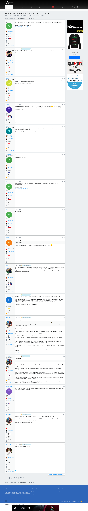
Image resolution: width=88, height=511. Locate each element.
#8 (64, 209)
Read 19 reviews (11, 471)
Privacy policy (73, 501)
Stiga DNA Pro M (10, 400)
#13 (64, 356)
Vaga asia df (9, 34)
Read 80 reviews (11, 74)
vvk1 (7, 265)
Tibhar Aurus (10, 331)
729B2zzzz (8, 154)
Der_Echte (8, 317)
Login (59, 491)
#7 (64, 181)
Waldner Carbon (10, 457)
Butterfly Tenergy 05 (11, 138)
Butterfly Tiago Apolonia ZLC (13, 136)
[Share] (62, 21)
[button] (20, 7)
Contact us (33, 494)
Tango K (8, 104)
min (28, 15)
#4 (64, 104)
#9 (64, 237)
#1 (64, 20)
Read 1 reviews (11, 262)
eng (21, 15)
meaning (24, 15)
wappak (7, 78)
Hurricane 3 (9, 459)
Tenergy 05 (9, 460)
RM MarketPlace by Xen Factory (15, 504)
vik (6, 15)
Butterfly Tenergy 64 (11, 139)
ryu (30, 15)
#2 (64, 49)
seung (33, 15)
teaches (42, 15)
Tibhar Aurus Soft (11, 333)
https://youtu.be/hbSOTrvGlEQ (21, 188)
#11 (64, 294)
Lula (7, 294)
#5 (64, 126)
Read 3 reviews (11, 45)
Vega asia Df (9, 33)
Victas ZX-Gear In (10, 397)
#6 (64, 154)
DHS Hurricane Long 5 (11, 277)
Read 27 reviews (11, 344)
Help (78, 501)
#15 (64, 414)
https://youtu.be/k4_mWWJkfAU (22, 26)
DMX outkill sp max (11, 90)
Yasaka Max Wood (11, 248)
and (21, 352)
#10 (64, 265)
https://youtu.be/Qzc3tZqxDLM (22, 185)
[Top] (80, 501)
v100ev (7, 237)
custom (8, 165)
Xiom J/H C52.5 (10, 279)
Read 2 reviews (11, 291)
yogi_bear (8, 48)
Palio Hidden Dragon (11, 88)
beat (18, 15)
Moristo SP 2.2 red (11, 169)
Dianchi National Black (11, 167)
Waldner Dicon (10, 31)
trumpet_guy (9, 386)
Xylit (7, 126)
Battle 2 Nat (9, 249)
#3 (64, 78)
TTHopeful (8, 444)
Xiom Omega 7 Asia (11, 280)
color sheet (9, 91)
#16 (64, 444)
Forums (32, 491)
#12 (64, 317)
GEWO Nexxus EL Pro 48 (12, 398)
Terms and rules (67, 501)
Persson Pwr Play (10, 330)
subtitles (37, 15)
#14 (64, 386)
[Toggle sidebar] (82, 10)
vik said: (18, 240)
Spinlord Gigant (10, 251)
